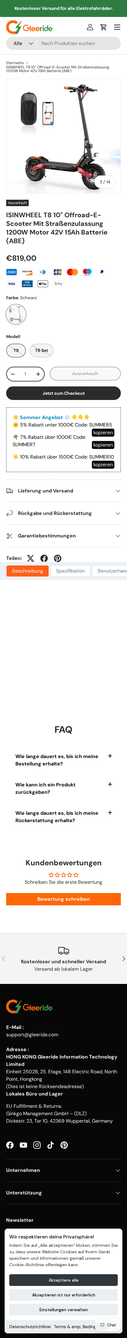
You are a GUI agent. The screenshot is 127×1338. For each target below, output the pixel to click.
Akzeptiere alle (64, 1280)
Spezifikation (70, 571)
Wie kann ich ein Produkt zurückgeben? (45, 788)
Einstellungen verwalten (63, 1309)
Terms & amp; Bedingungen (81, 1326)
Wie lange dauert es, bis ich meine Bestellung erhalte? (56, 760)
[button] (103, 27)
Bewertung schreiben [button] (63, 899)
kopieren (103, 432)
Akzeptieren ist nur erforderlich (63, 1295)
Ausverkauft (85, 373)
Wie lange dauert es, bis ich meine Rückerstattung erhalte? (56, 817)
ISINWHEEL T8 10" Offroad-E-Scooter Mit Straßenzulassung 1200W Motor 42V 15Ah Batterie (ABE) (57, 69)
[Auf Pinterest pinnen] (57, 558)
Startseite (15, 63)
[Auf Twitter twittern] (30, 558)
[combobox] (63, 43)
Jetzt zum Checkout (64, 393)
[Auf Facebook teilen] (44, 558)
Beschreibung (27, 571)
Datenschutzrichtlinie (30, 1326)
